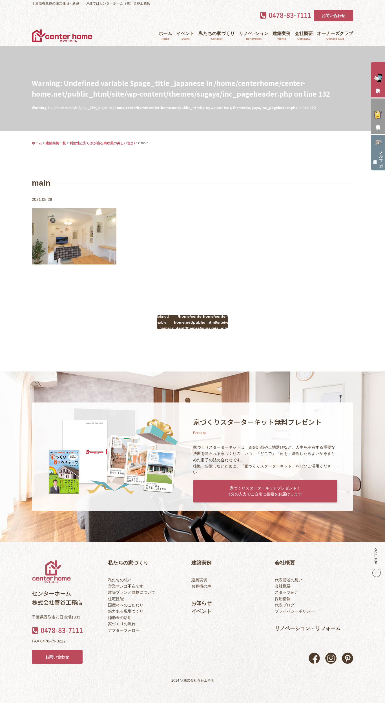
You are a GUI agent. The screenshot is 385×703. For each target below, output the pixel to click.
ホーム (165, 35)
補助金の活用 (120, 617)
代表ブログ (285, 605)
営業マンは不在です (125, 586)
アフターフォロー (124, 630)
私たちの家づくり (217, 35)
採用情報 (283, 599)
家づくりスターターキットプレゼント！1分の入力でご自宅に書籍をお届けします (265, 491)
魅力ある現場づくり (125, 611)
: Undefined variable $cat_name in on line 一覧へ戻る (192, 322)
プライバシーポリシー (294, 611)
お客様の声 (201, 586)
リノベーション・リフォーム (308, 628)
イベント (185, 35)
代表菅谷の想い (288, 580)
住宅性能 (116, 599)
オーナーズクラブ (335, 35)
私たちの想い (120, 580)
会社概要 (304, 35)
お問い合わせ (333, 15)
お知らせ (201, 603)
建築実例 (282, 35)
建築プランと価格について (131, 592)
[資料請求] (378, 79)
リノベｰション (253, 35)
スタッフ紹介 (286, 592)
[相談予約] (378, 116)
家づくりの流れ (122, 624)
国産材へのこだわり (125, 605)
